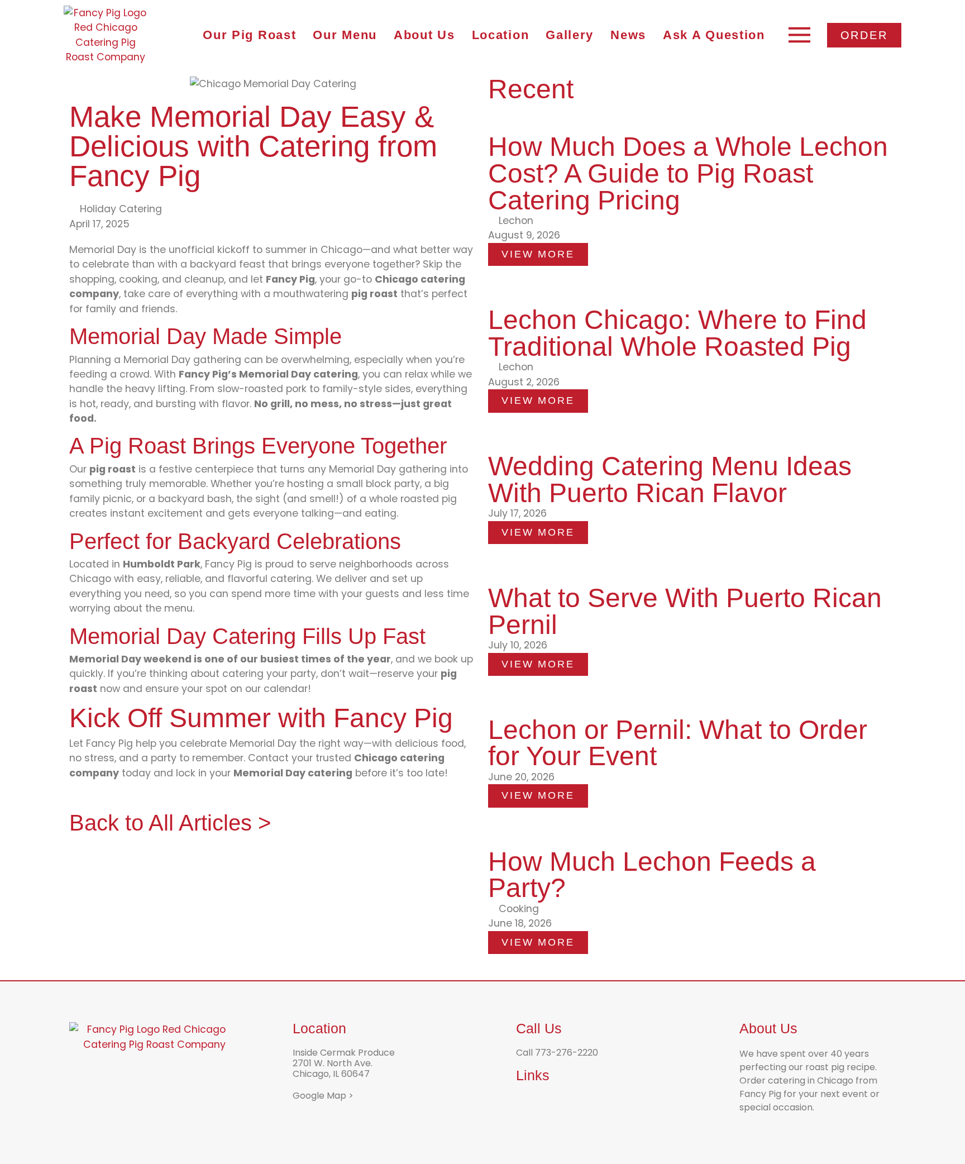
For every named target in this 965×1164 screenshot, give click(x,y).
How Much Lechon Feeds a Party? (652, 875)
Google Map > (323, 1095)
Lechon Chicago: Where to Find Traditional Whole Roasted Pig (677, 333)
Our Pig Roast (249, 35)
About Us (424, 35)
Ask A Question (714, 35)
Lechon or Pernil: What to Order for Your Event (677, 743)
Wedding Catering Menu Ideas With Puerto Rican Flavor (670, 479)
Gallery (570, 35)
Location (500, 35)
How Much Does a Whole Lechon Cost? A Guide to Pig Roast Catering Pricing (688, 173)
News (628, 35)
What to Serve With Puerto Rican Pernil (685, 611)
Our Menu (345, 35)
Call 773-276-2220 (557, 1052)
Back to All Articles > (170, 823)
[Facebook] (525, 1102)
